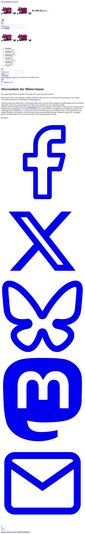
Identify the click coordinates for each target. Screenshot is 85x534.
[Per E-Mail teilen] (42, 524)
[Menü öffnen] (3, 20)
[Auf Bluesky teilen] (42, 357)
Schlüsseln (16, 109)
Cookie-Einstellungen (23, 532)
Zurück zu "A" (8, 82)
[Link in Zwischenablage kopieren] (1, 526)
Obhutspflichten (31, 107)
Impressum (4, 532)
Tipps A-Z (15, 77)
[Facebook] (2, 29)
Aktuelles (8, 48)
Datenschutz (12, 532)
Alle (2, 79)
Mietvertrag (34, 99)
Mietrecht (8, 77)
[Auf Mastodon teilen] (42, 441)
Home (3, 77)
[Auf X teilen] (42, 278)
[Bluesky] (8, 29)
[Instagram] (6, 29)
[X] (4, 29)
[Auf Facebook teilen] (42, 203)
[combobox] (3, 529)
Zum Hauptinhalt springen (9, 2)
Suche (3, 26)
